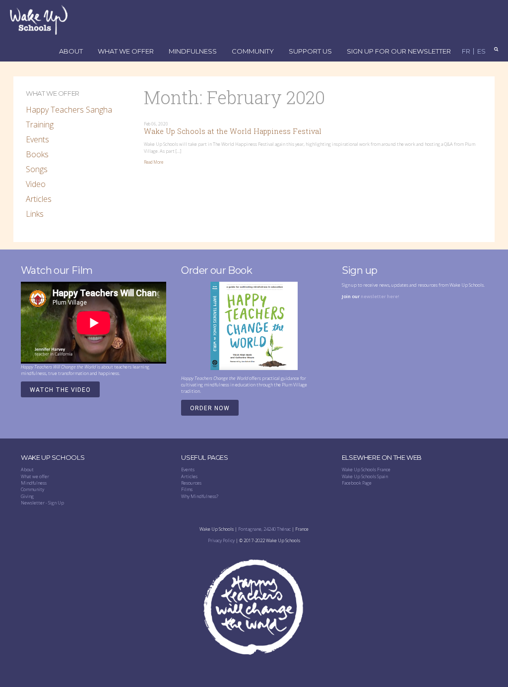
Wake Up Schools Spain (365, 476)
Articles (39, 198)
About (71, 51)
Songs (37, 169)
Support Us (310, 51)
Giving (27, 496)
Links (35, 213)
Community (253, 51)
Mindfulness (193, 51)
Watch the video (60, 389)
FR (466, 51)
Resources (191, 483)
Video (36, 184)
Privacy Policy (221, 540)
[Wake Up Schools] (38, 19)
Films (186, 489)
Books (37, 154)
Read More (153, 162)
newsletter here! (380, 296)
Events (37, 139)
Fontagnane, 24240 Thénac (264, 529)
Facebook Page (357, 483)
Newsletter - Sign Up (42, 503)
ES (481, 51)
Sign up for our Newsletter (399, 51)
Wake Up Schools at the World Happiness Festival (232, 131)
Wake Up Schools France (366, 469)
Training (40, 124)
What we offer (35, 476)
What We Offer (126, 51)
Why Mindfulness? (199, 496)
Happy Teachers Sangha (69, 109)
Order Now (210, 408)
